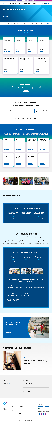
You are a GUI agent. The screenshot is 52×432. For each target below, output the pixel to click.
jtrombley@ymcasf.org (45, 134)
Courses (7, 1)
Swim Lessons (39, 285)
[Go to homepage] (4, 3)
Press (11, 407)
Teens (16, 3)
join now (5, 16)
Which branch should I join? (28, 383)
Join (44, 3)
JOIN (17, 51)
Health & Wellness (24, 3)
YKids (13, 293)
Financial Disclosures (13, 410)
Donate (48, 3)
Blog (19, 410)
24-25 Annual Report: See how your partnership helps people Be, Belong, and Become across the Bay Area (26, 0)
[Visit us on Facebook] (39, 414)
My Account (48, 1)
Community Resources (35, 3)
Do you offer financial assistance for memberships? (31, 386)
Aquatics (29, 3)
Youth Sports (26, 293)
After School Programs (13, 285)
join (21, 71)
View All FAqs (6, 383)
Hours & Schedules (12, 1)
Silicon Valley (29, 118)
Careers (18, 1)
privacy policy (39, 408)
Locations (16, 1)
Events (9, 1)
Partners (12, 409)
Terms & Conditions (40, 420)
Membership (9, 420)
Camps (26, 285)
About (20, 1)
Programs (4, 1)
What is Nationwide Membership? (29, 388)
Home (43, 420)
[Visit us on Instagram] (41, 414)
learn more (8, 332)
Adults (19, 3)
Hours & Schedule (21, 406)
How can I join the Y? (26, 380)
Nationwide (35, 118)
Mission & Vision (13, 403)
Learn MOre (26, 91)
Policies (20, 413)
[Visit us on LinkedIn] (46, 414)
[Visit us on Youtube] (43, 414)
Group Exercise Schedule (22, 407)
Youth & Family (12, 3)
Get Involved (23, 1)
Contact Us (44, 1)
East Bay (23, 118)
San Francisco (17, 118)
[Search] (42, 3)
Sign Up (44, 406)
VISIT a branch (7, 51)
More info (6, 149)
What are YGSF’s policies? (27, 391)
